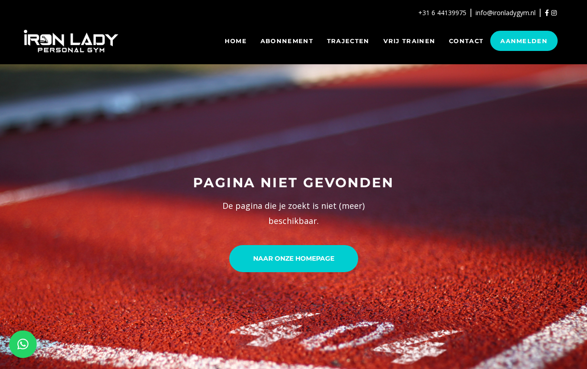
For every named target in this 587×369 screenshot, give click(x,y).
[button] (23, 344)
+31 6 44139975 (442, 12)
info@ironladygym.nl (506, 12)
